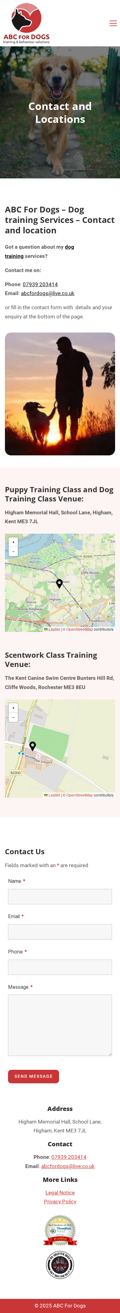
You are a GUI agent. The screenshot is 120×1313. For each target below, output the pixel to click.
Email (16, 916)
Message (20, 987)
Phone (17, 952)
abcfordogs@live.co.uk (47, 293)
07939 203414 (40, 284)
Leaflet (54, 629)
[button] (113, 23)
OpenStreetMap (79, 629)
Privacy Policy (60, 1201)
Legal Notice (60, 1193)
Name (17, 881)
